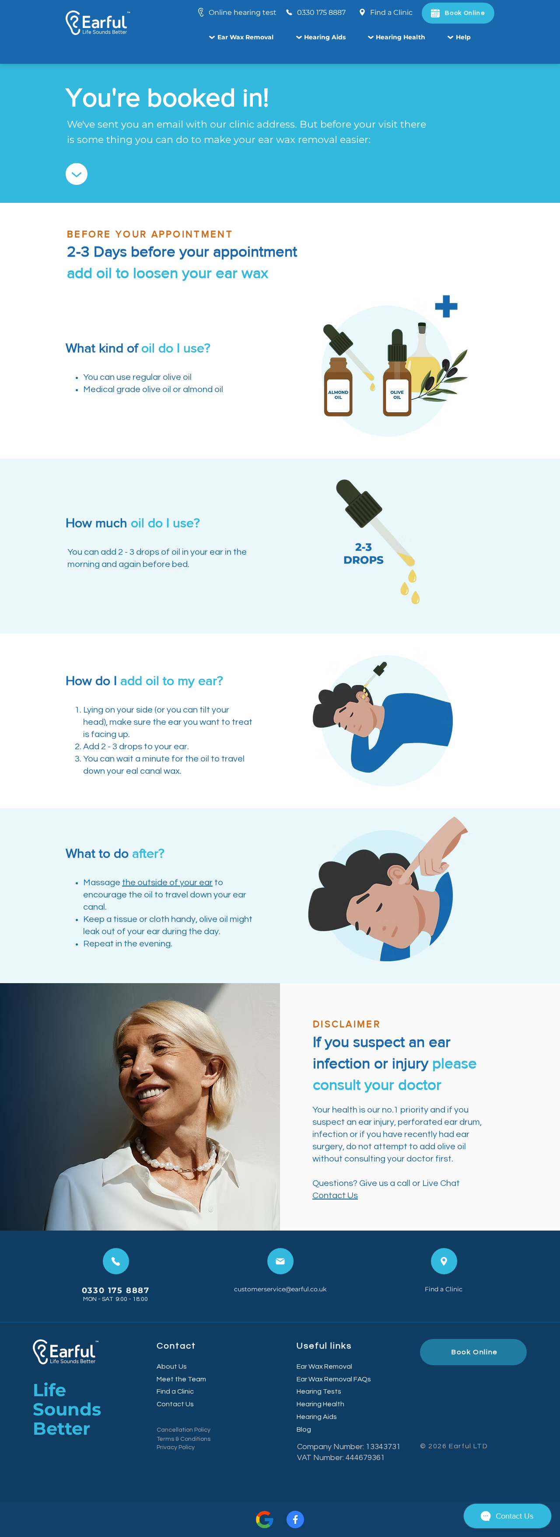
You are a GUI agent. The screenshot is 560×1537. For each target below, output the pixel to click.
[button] (252, 38)
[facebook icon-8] (295, 1519)
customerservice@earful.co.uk (280, 1289)
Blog (304, 1429)
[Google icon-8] (264, 1519)
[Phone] (116, 1261)
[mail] (280, 1261)
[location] (444, 1261)
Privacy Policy (176, 1447)
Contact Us (335, 1195)
